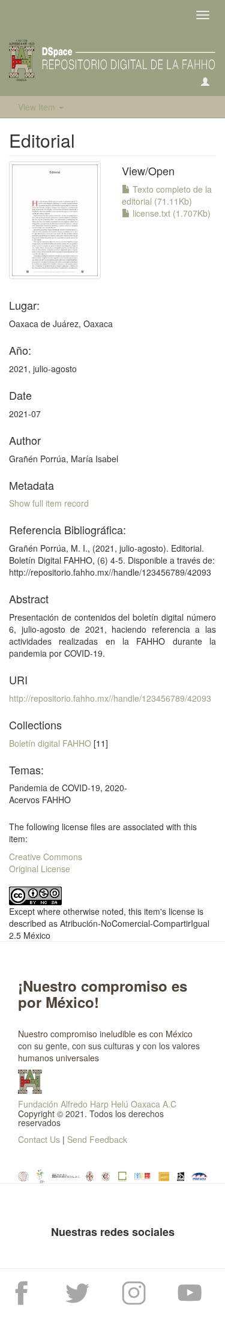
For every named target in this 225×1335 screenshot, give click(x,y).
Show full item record (49, 503)
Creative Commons (45, 857)
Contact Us (39, 1139)
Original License (39, 869)
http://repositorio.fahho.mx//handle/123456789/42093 (110, 698)
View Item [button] (38, 107)
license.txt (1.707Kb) (170, 213)
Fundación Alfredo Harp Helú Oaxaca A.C (97, 1104)
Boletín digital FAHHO (50, 743)
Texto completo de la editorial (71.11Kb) (167, 195)
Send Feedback (97, 1139)
